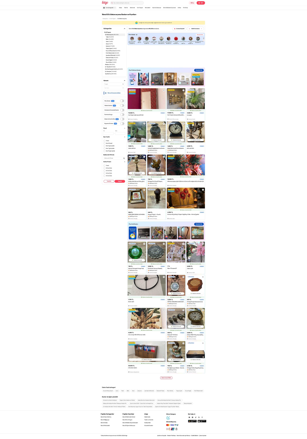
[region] (166, 40)
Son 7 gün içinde (110, 148)
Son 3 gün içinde (110, 146)
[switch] (122, 101)
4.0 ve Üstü (109, 173)
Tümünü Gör (200, 34)
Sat (202, 3)
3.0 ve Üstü (109, 168)
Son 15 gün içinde (110, 151)
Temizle (109, 181)
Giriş (192, 3)
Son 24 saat (109, 143)
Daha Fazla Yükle (166, 377)
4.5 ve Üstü (109, 175)
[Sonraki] (204, 40)
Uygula (120, 181)
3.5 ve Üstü (109, 170)
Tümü (107, 140)
